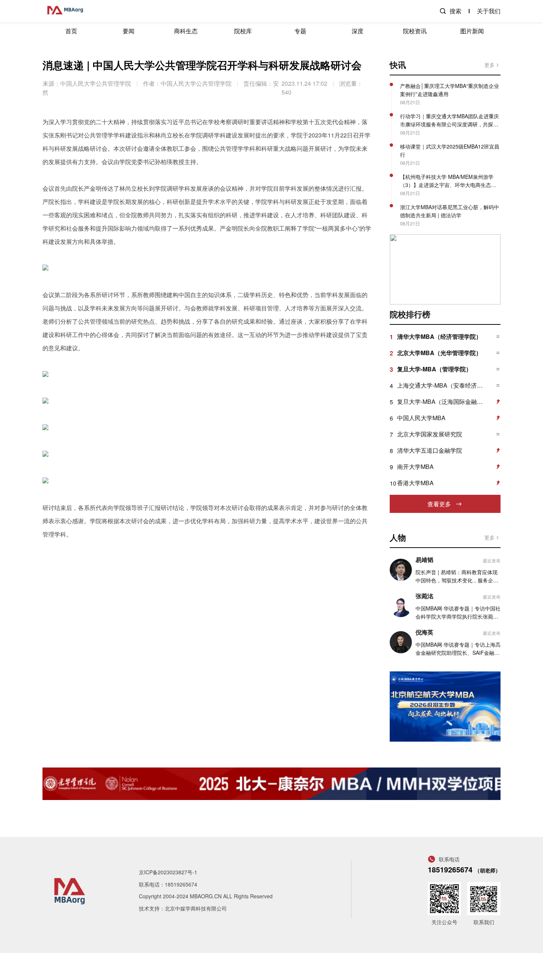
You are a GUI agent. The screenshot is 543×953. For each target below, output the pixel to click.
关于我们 (489, 11)
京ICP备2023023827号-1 (168, 872)
